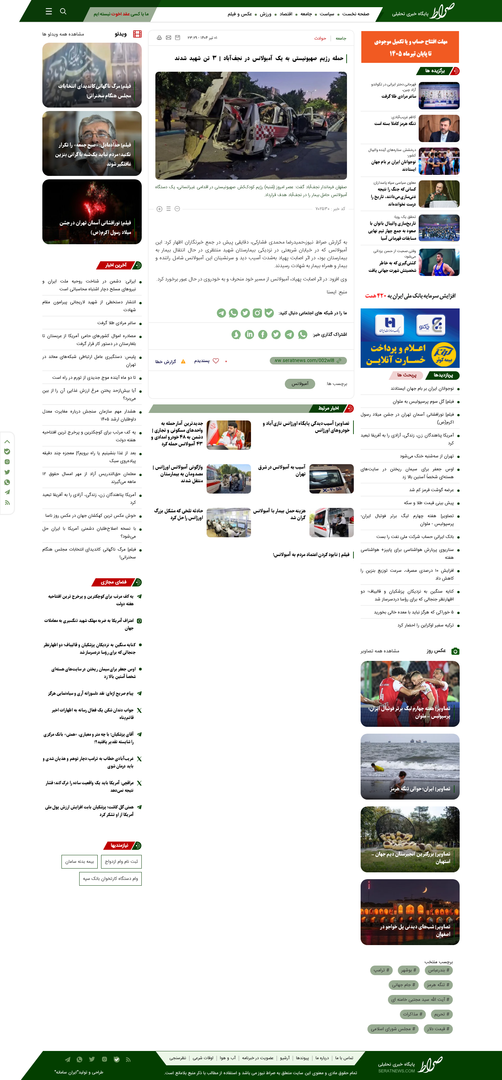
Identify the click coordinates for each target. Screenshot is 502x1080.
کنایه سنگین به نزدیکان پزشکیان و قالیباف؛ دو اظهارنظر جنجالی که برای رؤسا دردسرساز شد (407, 595)
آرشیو (285, 1058)
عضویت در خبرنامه (258, 1058)
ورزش (265, 14)
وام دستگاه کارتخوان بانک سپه (110, 879)
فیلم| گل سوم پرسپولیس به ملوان (423, 401)
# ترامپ (381, 970)
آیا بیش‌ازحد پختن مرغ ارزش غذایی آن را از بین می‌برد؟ (89, 394)
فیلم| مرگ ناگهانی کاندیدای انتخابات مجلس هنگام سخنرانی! (94, 91)
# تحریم (441, 1014)
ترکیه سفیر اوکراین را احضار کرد (426, 625)
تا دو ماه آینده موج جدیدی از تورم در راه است (94, 378)
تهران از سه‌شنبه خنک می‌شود (427, 456)
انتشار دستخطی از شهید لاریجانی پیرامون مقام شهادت (89, 306)
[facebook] (262, 334)
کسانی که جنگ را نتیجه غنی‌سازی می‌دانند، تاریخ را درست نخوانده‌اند (393, 197)
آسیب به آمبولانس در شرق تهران (282, 471)
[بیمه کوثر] (410, 355)
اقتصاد (286, 14)
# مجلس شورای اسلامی (393, 1029)
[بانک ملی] (410, 296)
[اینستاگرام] (7, 462)
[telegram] (289, 334)
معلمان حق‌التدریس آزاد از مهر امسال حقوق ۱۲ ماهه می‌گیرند (89, 478)
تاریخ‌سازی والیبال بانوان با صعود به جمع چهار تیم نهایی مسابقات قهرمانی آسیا (392, 231)
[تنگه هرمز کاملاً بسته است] (438, 128)
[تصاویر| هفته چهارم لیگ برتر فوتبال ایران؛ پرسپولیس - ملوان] (410, 694)
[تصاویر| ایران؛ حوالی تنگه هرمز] (410, 767)
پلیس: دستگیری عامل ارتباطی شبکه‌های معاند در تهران (89, 361)
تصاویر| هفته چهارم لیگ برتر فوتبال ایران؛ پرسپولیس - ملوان (407, 520)
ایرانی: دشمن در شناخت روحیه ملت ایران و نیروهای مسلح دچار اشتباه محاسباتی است (89, 285)
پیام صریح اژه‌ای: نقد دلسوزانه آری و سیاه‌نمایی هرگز (91, 693)
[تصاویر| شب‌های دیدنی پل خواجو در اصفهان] (410, 912)
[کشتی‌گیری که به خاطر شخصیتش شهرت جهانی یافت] (438, 262)
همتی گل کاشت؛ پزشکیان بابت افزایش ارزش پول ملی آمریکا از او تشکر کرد (89, 811)
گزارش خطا (166, 362)
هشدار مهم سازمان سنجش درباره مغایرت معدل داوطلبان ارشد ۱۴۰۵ (89, 415)
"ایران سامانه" (66, 1072)
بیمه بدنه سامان (79, 862)
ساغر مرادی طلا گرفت (398, 96)
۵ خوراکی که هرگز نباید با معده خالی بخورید (414, 612)
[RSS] (7, 503)
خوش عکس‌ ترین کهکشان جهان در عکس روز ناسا (90, 516)
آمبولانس (300, 384)
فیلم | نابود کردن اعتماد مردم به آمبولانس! (311, 555)
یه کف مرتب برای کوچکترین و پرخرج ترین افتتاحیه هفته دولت (89, 436)
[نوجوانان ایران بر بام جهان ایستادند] (438, 161)
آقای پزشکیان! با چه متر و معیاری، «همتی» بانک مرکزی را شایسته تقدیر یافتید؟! (89, 738)
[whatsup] (302, 334)
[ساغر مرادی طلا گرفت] (438, 95)
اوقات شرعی (203, 1058)
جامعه (306, 14)
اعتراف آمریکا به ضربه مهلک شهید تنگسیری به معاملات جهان (89, 625)
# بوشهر (408, 970)
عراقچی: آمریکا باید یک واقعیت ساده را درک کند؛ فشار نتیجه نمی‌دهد (90, 787)
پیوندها (302, 1058)
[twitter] (276, 334)
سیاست (327, 14)
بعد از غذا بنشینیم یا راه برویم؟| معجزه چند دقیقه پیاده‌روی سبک (89, 457)
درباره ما (322, 1058)
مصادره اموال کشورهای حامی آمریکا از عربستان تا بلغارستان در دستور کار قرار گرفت (89, 340)
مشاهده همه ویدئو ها (63, 34)
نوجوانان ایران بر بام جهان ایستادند (393, 166)
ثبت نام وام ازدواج (121, 862)
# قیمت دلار (438, 1029)
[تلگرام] (7, 492)
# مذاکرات (412, 1014)
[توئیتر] (7, 472)
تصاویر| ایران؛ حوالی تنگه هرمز (420, 789)
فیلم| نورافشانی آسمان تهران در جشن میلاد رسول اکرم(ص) (407, 418)
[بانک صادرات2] (410, 325)
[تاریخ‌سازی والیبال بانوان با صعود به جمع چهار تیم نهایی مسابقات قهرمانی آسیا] (438, 228)
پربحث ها (407, 375)
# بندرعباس (438, 970)
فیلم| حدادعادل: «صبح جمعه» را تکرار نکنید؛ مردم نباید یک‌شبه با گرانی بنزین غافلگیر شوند (93, 154)
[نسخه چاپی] (159, 37)
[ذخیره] (177, 37)
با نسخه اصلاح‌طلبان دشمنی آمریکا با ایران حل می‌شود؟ (89, 532)
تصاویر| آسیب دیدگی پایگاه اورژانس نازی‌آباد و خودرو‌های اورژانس (306, 427)
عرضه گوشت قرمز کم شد (431, 490)
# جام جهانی (403, 985)
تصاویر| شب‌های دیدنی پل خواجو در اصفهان (415, 930)
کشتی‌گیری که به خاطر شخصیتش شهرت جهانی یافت (392, 267)
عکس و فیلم (240, 14)
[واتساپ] (7, 482)
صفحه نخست (356, 14)
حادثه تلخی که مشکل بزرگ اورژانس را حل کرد (178, 515)
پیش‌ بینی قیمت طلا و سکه (429, 503)
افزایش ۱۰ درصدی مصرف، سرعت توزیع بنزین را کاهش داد (407, 574)
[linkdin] (249, 334)
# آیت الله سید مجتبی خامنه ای (420, 999)
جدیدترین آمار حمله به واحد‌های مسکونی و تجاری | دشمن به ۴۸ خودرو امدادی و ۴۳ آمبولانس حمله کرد (177, 434)
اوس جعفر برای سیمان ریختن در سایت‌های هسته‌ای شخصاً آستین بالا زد (407, 473)
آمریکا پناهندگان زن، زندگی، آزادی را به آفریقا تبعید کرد (407, 439)
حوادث (320, 38)
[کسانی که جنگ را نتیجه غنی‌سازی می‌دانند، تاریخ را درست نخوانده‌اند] (438, 194)
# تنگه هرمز (438, 985)
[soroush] (236, 334)
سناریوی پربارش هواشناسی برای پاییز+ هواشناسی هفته (407, 554)
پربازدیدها (443, 375)
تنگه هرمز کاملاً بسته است (395, 124)
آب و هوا (228, 1058)
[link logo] (425, 11)
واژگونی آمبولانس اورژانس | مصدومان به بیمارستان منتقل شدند (178, 474)
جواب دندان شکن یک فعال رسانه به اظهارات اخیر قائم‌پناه (93, 714)
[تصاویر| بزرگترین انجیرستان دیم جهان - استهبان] (410, 839)
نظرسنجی (177, 1058)
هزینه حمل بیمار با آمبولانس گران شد (279, 515)
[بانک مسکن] (410, 47)
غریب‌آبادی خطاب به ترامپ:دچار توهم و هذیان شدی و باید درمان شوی (88, 763)
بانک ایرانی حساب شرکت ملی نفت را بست (415, 537)
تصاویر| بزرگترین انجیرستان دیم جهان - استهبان (410, 858)
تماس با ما (344, 1058)
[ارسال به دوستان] (168, 37)
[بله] (7, 451)
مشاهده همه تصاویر (380, 651)
